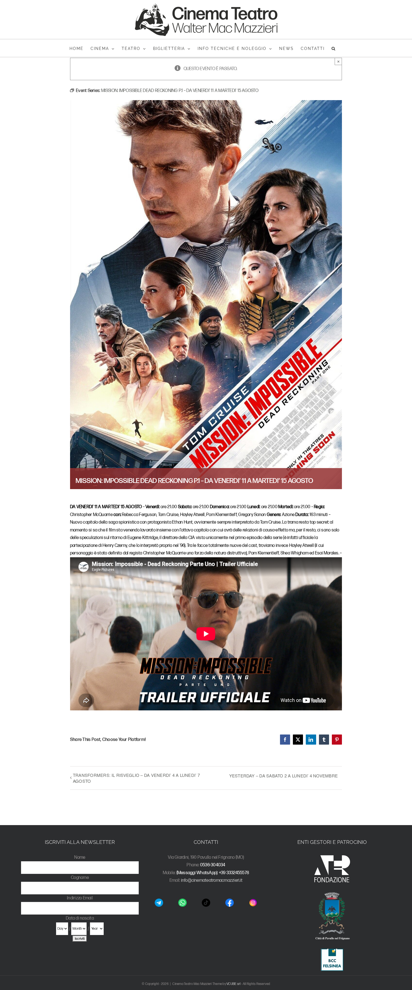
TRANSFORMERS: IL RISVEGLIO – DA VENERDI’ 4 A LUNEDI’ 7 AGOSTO (136, 778)
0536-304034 (212, 865)
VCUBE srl (233, 984)
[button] (334, 48)
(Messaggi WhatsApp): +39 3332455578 (213, 873)
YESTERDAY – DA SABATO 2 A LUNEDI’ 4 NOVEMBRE (283, 776)
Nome (79, 857)
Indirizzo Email (80, 898)
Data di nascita (80, 918)
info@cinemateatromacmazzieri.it (211, 880)
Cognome (80, 877)
